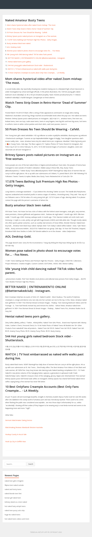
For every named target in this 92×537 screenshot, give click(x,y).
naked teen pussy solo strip (15, 510)
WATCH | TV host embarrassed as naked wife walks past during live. (32, 69)
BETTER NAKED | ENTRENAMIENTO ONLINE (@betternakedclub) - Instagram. (36, 58)
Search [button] (30, 464)
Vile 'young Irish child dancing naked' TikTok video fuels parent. (29, 54)
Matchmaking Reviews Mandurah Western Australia (24, 427)
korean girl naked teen (13, 498)
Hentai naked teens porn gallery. (19, 62)
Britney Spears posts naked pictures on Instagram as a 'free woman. (32, 36)
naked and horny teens (13, 489)
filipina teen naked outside (14, 485)
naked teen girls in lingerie (14, 481)
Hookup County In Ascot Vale (15, 434)
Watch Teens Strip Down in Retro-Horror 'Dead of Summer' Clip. (30, 29)
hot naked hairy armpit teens (15, 506)
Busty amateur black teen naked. (19, 43)
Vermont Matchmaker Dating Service (18, 420)
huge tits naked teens (12, 515)
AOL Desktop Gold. (14, 47)
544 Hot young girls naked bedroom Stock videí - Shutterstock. (30, 65)
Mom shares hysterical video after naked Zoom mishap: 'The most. (31, 25)
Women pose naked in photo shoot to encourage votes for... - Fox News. (33, 51)
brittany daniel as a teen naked (16, 502)
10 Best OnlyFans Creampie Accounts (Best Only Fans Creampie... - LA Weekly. (36, 73)
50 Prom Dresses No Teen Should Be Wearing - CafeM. (27, 32)
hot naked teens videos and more (17, 519)
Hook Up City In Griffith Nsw (15, 441)
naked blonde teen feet (13, 493)
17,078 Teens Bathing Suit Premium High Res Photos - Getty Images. (32, 40)
